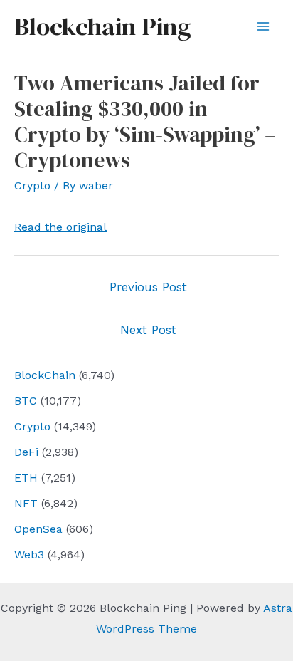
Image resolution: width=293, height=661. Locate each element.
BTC (25, 400)
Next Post (148, 330)
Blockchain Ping (102, 26)
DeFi (26, 452)
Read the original (60, 227)
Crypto (32, 426)
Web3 (29, 554)
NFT (26, 503)
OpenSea (38, 529)
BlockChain (44, 375)
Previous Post (148, 287)
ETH (26, 477)
